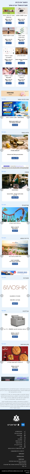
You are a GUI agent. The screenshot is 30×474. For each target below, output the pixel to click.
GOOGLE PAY (20, 456)
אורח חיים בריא (18, 444)
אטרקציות (19, 435)
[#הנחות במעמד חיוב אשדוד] (15, 273)
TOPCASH (21, 453)
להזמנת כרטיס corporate (17, 451)
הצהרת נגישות (22, 463)
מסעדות (20, 439)
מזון (21, 437)
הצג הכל (4, 99)
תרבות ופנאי (19, 442)
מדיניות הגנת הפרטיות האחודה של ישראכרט (15, 464)
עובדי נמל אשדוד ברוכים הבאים (16, 448)
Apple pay (21, 459)
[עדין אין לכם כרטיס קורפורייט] (15, 167)
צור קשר (24, 466)
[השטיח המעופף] (15, 379)
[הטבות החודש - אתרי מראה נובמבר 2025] (15, 93)
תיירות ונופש (19, 440)
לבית (21, 446)
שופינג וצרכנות (18, 433)
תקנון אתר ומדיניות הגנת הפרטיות (17, 461)
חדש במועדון (18, 431)
